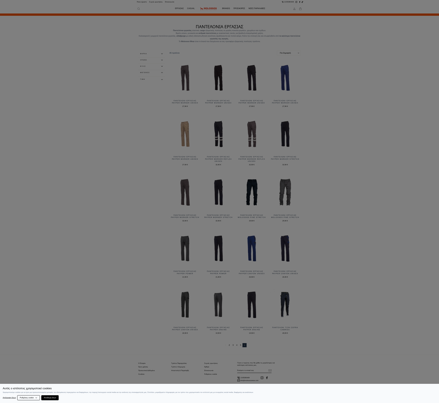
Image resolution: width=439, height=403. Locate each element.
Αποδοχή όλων (50, 398)
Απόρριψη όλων (9, 398)
